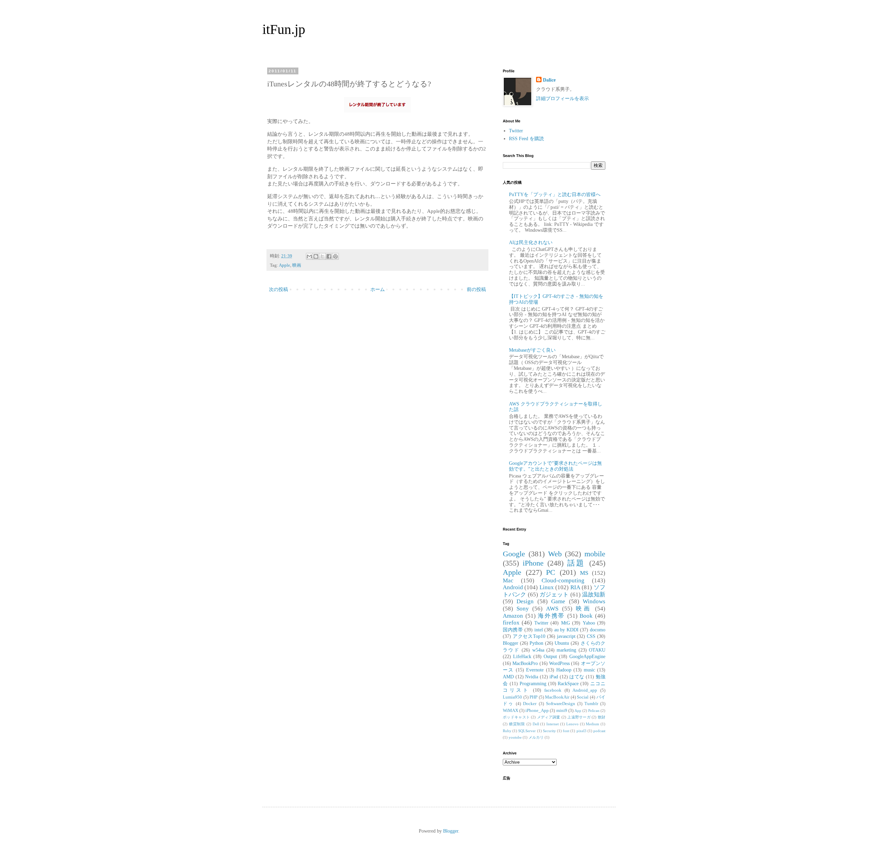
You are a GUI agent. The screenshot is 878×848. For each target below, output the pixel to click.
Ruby (507, 731)
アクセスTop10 (529, 636)
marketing (566, 650)
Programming (533, 683)
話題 (576, 563)
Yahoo (589, 623)
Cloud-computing (563, 580)
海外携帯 (551, 616)
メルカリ (536, 737)
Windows (594, 601)
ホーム (377, 289)
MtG (565, 623)
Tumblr (591, 703)
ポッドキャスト (516, 717)
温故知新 (593, 594)
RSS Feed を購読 (526, 138)
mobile (594, 553)
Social (583, 697)
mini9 (561, 710)
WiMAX (510, 710)
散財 (601, 717)
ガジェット (554, 594)
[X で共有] (322, 256)
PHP (533, 697)
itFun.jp (283, 29)
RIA (575, 587)
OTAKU (597, 650)
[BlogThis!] (315, 256)
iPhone (533, 563)
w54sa (538, 650)
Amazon (513, 616)
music (589, 670)
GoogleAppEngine (587, 656)
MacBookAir (557, 697)
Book (586, 616)
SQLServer (527, 731)
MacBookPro (525, 663)
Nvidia (531, 676)
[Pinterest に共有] (335, 256)
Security (549, 731)
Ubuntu (562, 643)
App (577, 710)
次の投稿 (278, 289)
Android (513, 587)
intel (538, 629)
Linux (546, 587)
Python (536, 643)
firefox (511, 622)
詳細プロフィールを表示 (562, 98)
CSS (591, 636)
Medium (592, 724)
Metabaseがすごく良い (532, 350)
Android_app (584, 690)
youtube (515, 737)
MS (584, 573)
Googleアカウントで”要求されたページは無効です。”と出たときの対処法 (555, 466)
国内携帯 (513, 629)
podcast (599, 731)
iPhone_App (537, 710)
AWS (552, 608)
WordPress (559, 663)
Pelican (594, 710)
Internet (552, 724)
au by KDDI (566, 629)
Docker (529, 703)
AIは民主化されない (531, 242)
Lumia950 (512, 697)
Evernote (535, 670)
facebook (552, 690)
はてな (576, 676)
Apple (284, 265)
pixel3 (581, 731)
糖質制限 (517, 724)
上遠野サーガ (579, 717)
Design (525, 601)
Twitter (516, 130)
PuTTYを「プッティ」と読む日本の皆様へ (555, 194)
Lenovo (572, 724)
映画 (296, 265)
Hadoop (563, 670)
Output (550, 656)
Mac (508, 580)
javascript (566, 636)
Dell (536, 724)
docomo (597, 629)
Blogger (510, 643)
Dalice (549, 80)
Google (514, 553)
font (566, 731)
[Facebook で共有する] (328, 256)
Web (555, 553)
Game (558, 601)
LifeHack (522, 656)
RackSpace (568, 683)
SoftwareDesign (560, 703)
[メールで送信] (309, 256)
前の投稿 (476, 289)
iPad (553, 676)
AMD (508, 676)
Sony (523, 608)
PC (550, 572)
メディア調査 (548, 717)
